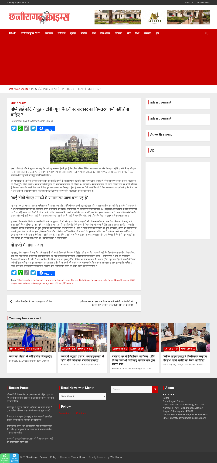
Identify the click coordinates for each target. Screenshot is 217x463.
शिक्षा (137, 33)
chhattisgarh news (61, 280)
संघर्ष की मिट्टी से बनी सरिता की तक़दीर (30, 356)
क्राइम (73, 33)
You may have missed (25, 318)
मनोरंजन (118, 33)
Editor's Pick (17, 349)
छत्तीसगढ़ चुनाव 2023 (30, 33)
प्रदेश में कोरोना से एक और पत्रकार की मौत (33, 301)
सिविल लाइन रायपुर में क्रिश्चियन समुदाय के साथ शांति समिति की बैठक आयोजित (185, 358)
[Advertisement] (108, 61)
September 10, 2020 (21, 121)
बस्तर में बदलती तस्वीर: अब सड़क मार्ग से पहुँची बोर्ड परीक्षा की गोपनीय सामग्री (82, 358)
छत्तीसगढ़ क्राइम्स (38, 283)
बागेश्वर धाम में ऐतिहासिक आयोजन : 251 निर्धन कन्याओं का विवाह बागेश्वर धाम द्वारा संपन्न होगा (134, 360)
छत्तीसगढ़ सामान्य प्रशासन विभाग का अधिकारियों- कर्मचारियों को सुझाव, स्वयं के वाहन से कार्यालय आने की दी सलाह (106, 303)
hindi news (96, 280)
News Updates (121, 280)
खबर (20, 283)
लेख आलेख (105, 33)
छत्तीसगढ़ (61, 33)
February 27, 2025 (18, 361)
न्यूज (47, 283)
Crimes (74, 280)
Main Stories (18, 103)
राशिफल (147, 33)
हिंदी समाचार (68, 283)
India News (108, 280)
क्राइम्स (14, 283)
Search (155, 389)
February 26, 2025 (121, 368)
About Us (188, 2)
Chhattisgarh (23, 280)
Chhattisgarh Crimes (42, 121)
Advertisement (203, 2)
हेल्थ (94, 33)
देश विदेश (49, 33)
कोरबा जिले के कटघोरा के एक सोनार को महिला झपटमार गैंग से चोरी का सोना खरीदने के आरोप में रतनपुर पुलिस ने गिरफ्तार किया (30, 398)
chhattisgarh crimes (41, 280)
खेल (129, 33)
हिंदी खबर (58, 283)
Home (12, 33)
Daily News (84, 280)
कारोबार (84, 33)
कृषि (157, 33)
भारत (52, 283)
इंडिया (132, 280)
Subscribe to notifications (72, 413)
